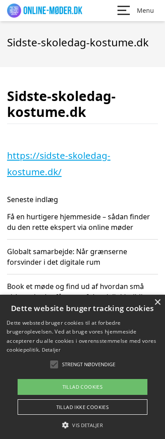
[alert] (82, 367)
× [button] (157, 302)
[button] (82, 424)
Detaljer (51, 349)
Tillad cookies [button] (82, 386)
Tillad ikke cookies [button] (82, 407)
